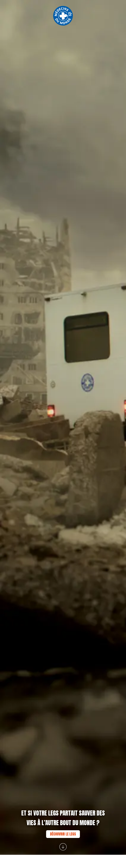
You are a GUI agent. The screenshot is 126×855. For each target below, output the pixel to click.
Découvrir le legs (63, 834)
